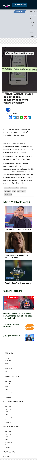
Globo (13, 211)
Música (32, 18)
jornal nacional (21, 211)
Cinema (32, 33)
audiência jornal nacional (12, 208)
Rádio (32, 22)
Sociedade (8, 378)
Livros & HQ (32, 27)
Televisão (8, 380)
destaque (7, 211)
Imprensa (33, 36)
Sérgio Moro (8, 214)
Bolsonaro (23, 208)
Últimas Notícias (19, 5)
